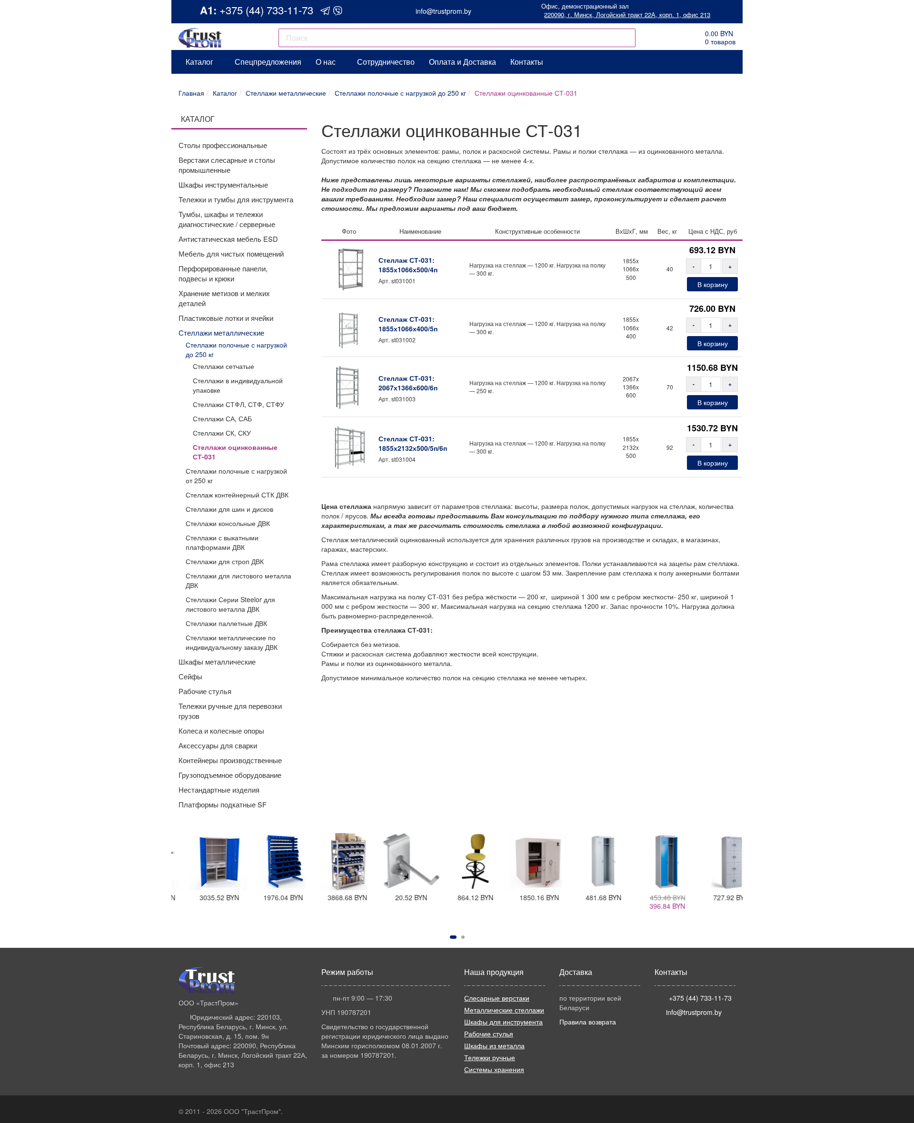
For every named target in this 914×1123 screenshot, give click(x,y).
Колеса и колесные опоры (221, 730)
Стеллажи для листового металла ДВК (238, 580)
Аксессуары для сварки (218, 745)
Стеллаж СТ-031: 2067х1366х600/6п (407, 382)
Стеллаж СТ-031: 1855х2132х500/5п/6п (412, 443)
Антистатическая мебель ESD (228, 239)
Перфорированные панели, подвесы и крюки (223, 273)
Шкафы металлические (217, 661)
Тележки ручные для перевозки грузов (230, 711)
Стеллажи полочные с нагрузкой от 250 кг (236, 475)
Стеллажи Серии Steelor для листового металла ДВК (230, 604)
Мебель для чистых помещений (231, 253)
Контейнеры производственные (230, 760)
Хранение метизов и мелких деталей (224, 298)
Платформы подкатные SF (223, 804)
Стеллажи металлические (221, 333)
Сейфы (190, 676)
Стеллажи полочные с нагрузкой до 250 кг (236, 349)
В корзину (712, 284)
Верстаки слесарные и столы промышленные (227, 165)
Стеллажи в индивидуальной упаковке (238, 385)
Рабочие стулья (205, 691)
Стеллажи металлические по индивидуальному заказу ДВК (232, 642)
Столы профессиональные (223, 145)
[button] (453, 937)
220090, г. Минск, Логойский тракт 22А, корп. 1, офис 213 (627, 14)
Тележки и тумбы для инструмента (236, 199)
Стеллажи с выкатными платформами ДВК (222, 542)
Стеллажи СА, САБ (222, 418)
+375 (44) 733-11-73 (266, 9)
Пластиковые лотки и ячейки (226, 318)
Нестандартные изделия (219, 790)
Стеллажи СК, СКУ (222, 432)
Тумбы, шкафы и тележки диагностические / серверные (227, 219)
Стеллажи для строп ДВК (225, 561)
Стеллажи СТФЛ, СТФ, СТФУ (238, 404)
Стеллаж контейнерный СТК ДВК (237, 494)
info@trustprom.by (443, 11)
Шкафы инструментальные (223, 184)
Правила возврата (587, 1021)
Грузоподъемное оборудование (230, 775)
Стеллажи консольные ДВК (228, 523)
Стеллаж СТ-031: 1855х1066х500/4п (407, 264)
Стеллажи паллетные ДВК (226, 623)
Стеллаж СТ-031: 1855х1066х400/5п (407, 323)
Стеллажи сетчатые (223, 366)
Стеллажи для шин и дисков (229, 509)
